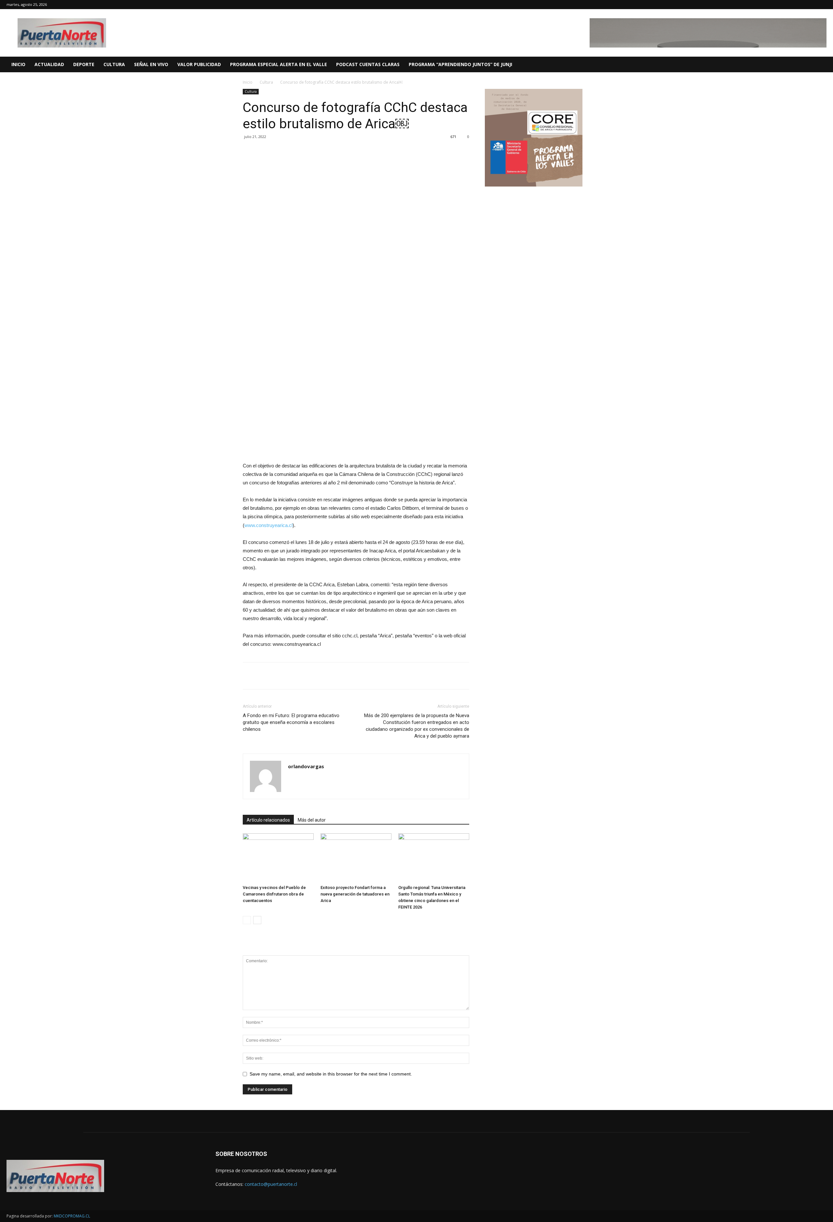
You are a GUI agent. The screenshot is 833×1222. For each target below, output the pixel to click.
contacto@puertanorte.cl (271, 1184)
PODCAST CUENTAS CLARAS (368, 64)
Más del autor (312, 820)
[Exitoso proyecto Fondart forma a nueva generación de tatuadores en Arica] (356, 857)
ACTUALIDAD (49, 64)
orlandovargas (306, 766)
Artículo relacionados (268, 820)
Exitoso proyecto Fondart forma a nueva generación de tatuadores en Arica (355, 894)
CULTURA (114, 64)
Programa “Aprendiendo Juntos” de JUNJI (460, 64)
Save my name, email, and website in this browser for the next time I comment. (331, 1073)
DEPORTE (83, 64)
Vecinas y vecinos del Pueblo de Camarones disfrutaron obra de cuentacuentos (274, 894)
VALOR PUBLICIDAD (199, 64)
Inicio (248, 82)
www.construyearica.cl (268, 525)
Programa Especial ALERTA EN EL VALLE (278, 64)
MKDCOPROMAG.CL (72, 1216)
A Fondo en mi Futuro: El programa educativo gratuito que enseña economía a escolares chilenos (291, 722)
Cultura (266, 82)
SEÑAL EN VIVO (151, 64)
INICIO (18, 64)
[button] (825, 65)
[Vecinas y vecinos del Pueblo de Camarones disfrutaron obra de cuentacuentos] (278, 857)
